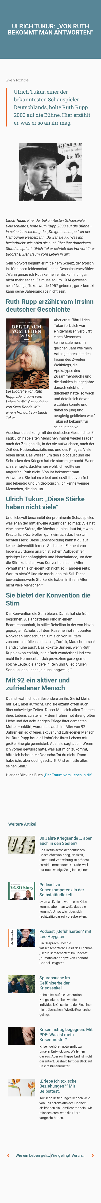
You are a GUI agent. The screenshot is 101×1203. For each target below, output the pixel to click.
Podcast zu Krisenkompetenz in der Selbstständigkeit (61, 889)
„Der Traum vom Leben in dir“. (68, 775)
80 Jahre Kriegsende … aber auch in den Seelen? (65, 841)
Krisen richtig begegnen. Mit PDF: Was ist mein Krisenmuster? (66, 1034)
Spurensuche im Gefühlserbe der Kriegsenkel (54, 982)
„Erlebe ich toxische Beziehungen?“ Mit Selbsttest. (58, 1086)
